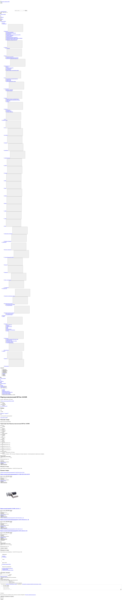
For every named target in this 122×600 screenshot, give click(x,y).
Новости (5, 358)
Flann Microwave (8, 329)
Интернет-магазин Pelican (6, 564)
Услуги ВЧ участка (9, 305)
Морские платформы (9, 89)
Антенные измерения (9, 35)
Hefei (5, 226)
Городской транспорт (9, 111)
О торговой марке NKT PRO (9, 257)
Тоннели (7, 101)
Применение (4, 23)
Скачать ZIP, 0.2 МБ (3, 417)
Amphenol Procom (9, 326)
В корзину (2, 513)
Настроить (11, 596)
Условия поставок (5, 569)
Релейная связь (8, 79)
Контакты (3, 315)
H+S (5, 127)
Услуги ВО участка (9, 314)
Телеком (5, 98)
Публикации (6, 338)
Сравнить (2, 463)
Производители (4, 120)
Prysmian (5, 173)
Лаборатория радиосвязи (8, 233)
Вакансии (5, 264)
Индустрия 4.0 (8, 69)
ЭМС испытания (9, 36)
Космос (5, 55)
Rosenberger (6, 150)
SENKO (5, 195)
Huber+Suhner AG (9, 324)
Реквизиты (6, 272)
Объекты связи (8, 80)
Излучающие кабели (9, 341)
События (3, 351)
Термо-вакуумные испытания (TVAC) (12, 57)
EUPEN (5, 165)
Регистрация (8, 572)
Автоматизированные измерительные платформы (14, 38)
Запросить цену (3, 456)
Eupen (7, 327)
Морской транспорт (9, 90)
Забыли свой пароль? (3, 576)
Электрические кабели (9, 342)
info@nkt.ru (2, 386)
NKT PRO (6, 135)
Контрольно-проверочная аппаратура (12, 58)
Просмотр (2, 413)
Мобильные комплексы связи (11, 81)
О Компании (4, 242)
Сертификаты (6, 287)
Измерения (6, 31)
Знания (3, 316)
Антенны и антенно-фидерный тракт (12, 339)
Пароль (9, 575)
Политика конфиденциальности (7, 568)
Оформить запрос (3, 462)
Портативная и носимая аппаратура (12, 78)
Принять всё (2, 596)
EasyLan (7, 330)
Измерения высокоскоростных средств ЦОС (13, 34)
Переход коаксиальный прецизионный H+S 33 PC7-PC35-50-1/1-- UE (14, 519)
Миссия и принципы (7, 249)
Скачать (6, 413)
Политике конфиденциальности (30, 594)
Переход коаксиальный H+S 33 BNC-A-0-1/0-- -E (10, 508)
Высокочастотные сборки (8, 303)
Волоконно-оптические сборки (9, 312)
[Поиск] (1, 3)
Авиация (5, 47)
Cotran (5, 218)
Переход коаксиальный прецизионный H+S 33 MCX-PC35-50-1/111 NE (15, 474)
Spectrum (5, 142)
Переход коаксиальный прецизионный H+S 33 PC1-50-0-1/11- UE (13, 530)
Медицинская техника (9, 67)
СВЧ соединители (9, 340)
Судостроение (6, 88)
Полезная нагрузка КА (9, 56)
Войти (1, 578)
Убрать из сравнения (4, 464)
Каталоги (5, 323)
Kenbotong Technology (7, 241)
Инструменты (6, 350)
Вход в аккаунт (3, 572)
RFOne (5, 203)
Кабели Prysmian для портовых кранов (12, 70)
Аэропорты (8, 48)
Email (10, 574)
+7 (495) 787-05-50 (3, 11)
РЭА (5, 77)
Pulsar (5, 188)
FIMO (5, 180)
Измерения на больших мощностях (11, 37)
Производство (4, 288)
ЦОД (5, 119)
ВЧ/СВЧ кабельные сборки (10, 304)
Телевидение (8, 100)
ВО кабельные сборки (9, 313)
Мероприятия (6, 366)
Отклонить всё (7, 596)
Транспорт (6, 109)
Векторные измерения (9, 32)
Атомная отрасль (9, 68)
